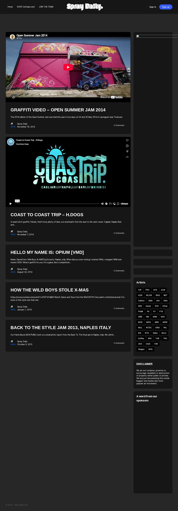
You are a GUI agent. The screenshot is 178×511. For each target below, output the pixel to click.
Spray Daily (22, 124)
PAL (165, 327)
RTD (147, 333)
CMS (150, 301)
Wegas (141, 349)
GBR (140, 317)
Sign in (152, 7)
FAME (140, 311)
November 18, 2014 (26, 127)
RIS (139, 333)
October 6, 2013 (24, 344)
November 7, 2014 (25, 234)
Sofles (141, 338)
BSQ (158, 295)
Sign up (166, 7)
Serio (163, 333)
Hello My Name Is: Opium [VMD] (47, 252)
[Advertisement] (157, 447)
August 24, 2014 (24, 272)
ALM (163, 290)
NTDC (148, 327)
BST (165, 295)
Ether (165, 306)
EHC (157, 306)
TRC (165, 338)
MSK (157, 322)
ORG (157, 327)
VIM (156, 344)
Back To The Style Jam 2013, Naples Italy (61, 327)
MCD (140, 322)
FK (148, 311)
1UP (139, 290)
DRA (165, 301)
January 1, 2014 (24, 310)
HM (147, 317)
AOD (140, 295)
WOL (150, 349)
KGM (155, 317)
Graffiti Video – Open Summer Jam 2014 (58, 109)
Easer (148, 306)
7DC (147, 290)
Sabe (155, 333)
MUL (140, 327)
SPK (150, 338)
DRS (140, 306)
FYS (161, 311)
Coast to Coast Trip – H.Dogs (47, 214)
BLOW (149, 295)
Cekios (141, 301)
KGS (163, 317)
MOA (148, 322)
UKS (140, 344)
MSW (165, 322)
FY (154, 311)
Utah (148, 344)
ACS (155, 290)
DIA (158, 301)
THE (157, 338)
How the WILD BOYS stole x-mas (50, 289)
